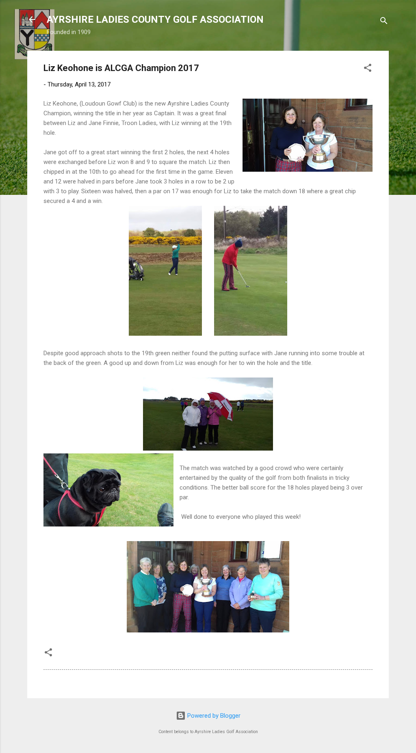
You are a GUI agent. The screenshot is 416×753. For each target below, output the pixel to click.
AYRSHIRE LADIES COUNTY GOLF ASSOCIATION (155, 19)
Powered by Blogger (213, 715)
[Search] (384, 22)
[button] (368, 69)
